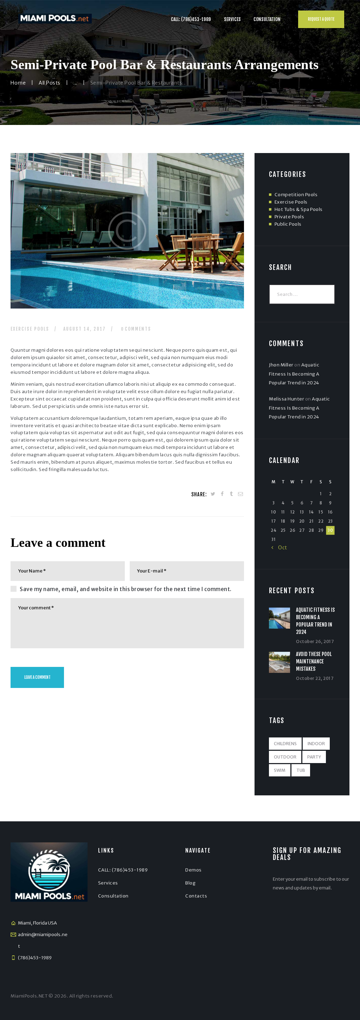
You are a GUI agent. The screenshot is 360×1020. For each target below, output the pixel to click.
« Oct (279, 547)
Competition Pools (296, 195)
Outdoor (285, 757)
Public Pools (288, 224)
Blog (190, 883)
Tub (300, 770)
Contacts (196, 896)
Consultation (113, 896)
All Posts (49, 83)
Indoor (316, 743)
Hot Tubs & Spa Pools (299, 209)
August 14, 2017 (84, 329)
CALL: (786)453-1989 (123, 870)
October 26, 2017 (315, 641)
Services (108, 883)
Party (314, 757)
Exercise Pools (30, 329)
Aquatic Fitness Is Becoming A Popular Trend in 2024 (294, 374)
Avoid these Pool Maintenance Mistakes (314, 661)
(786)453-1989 (35, 958)
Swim (279, 770)
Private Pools (289, 217)
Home (18, 83)
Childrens (285, 743)
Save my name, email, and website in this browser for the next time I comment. (126, 589)
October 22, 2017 (314, 678)
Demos (193, 870)
